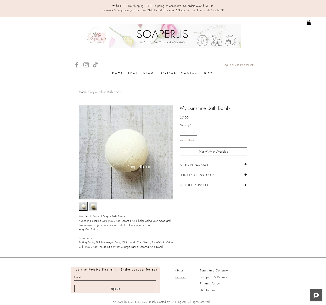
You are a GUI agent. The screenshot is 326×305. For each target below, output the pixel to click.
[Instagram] (86, 64)
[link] (308, 22)
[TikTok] (95, 64)
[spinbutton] (188, 132)
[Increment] (194, 132)
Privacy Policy (210, 283)
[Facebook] (77, 64)
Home (83, 92)
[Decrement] (183, 132)
